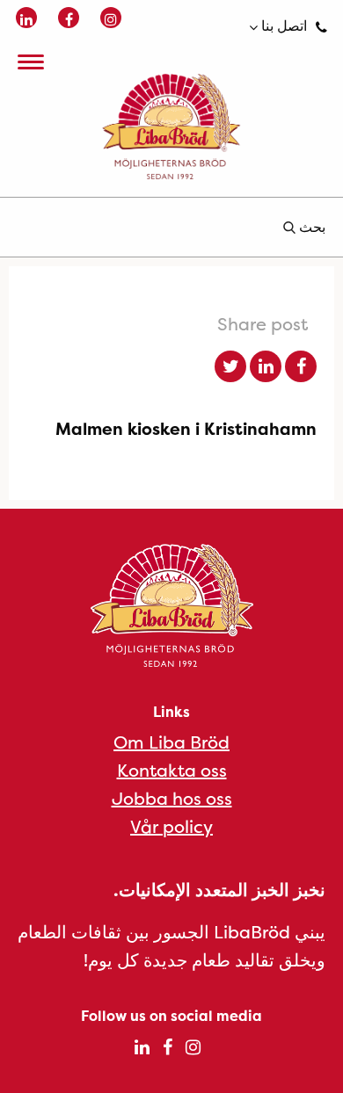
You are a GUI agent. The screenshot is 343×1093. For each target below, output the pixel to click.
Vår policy (171, 826)
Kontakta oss (172, 770)
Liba (171, 126)
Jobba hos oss (172, 798)
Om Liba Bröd (171, 742)
